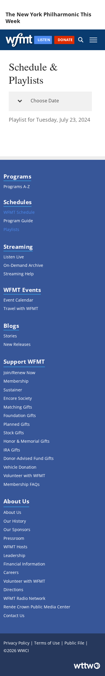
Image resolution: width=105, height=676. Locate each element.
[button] (81, 39)
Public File (74, 643)
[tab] (50, 101)
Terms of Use (47, 643)
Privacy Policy (16, 643)
